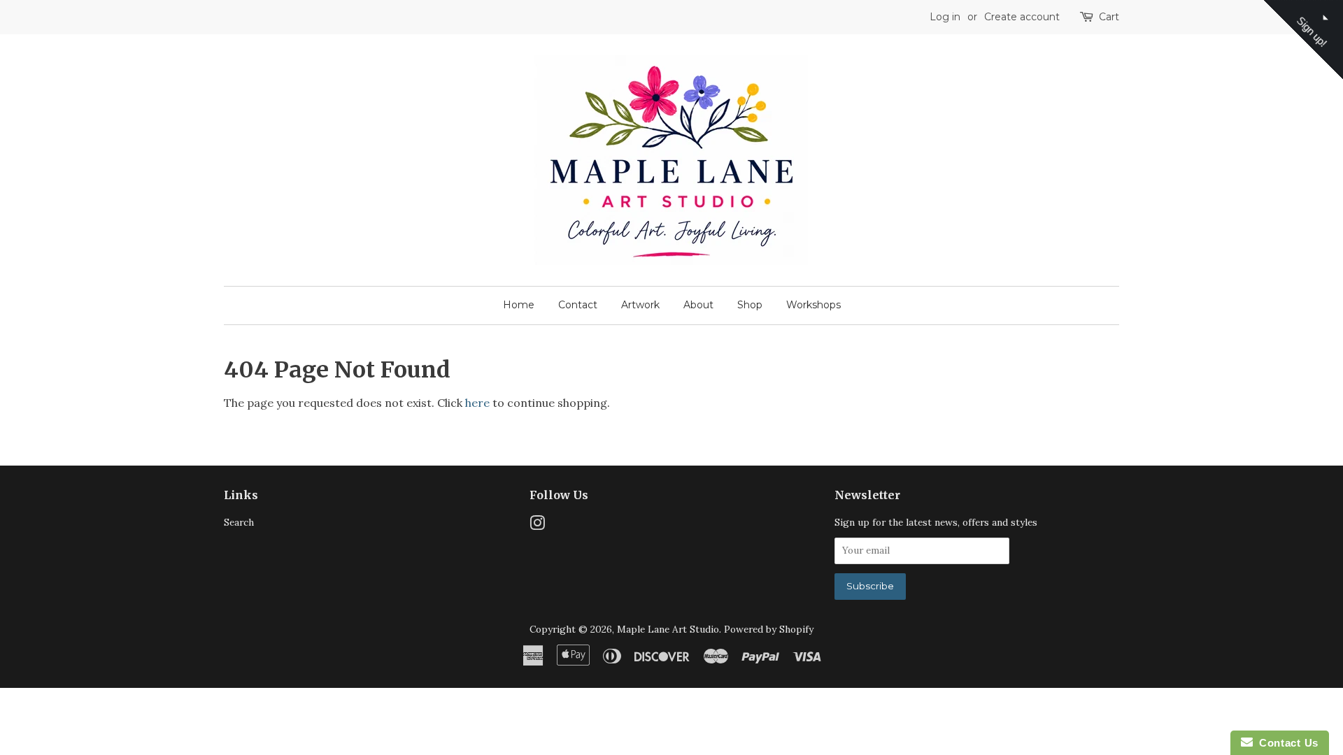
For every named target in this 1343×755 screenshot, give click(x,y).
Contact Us (1286, 743)
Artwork (640, 305)
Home (518, 305)
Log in (945, 16)
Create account (1022, 16)
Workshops (813, 305)
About (698, 305)
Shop (749, 305)
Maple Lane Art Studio (668, 629)
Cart (1109, 16)
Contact (577, 305)
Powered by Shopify (768, 629)
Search (239, 522)
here (477, 403)
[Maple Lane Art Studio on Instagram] (537, 525)
